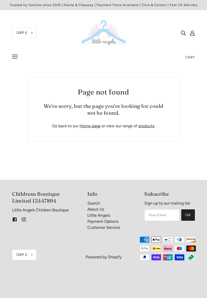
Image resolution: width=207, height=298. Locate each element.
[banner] (103, 32)
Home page (90, 125)
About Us (95, 209)
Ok (188, 215)
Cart (190, 57)
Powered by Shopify (104, 257)
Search (93, 203)
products (146, 125)
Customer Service (103, 227)
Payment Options (102, 221)
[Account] (192, 33)
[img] (183, 33)
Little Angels (98, 215)
